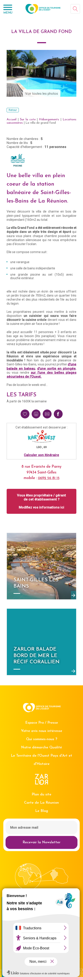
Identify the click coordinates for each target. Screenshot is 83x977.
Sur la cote (28, 119)
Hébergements (49, 119)
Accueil (11, 119)
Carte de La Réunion (41, 803)
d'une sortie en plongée (56, 369)
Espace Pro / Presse (41, 723)
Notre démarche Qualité (41, 747)
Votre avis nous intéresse (41, 731)
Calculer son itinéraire (41, 455)
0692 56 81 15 (49, 478)
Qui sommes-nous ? (41, 739)
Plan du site (41, 794)
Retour (13, 110)
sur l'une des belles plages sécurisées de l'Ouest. (41, 375)
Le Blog (41, 811)
